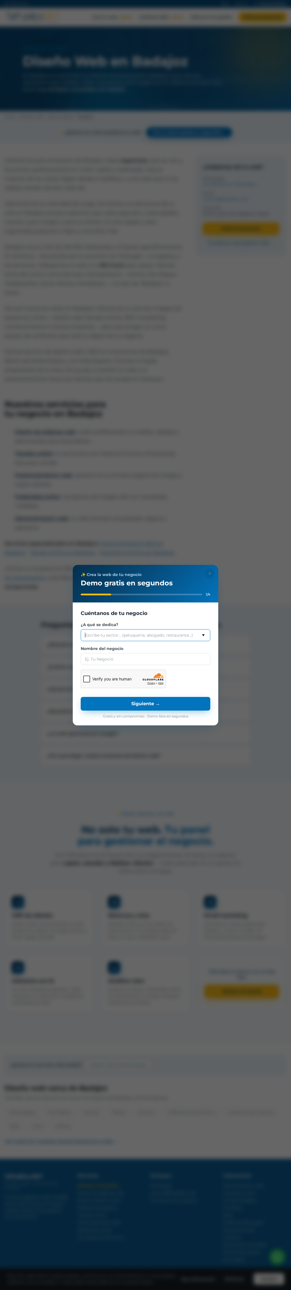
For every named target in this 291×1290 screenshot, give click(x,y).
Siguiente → (145, 703)
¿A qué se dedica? (99, 624)
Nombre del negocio (102, 648)
